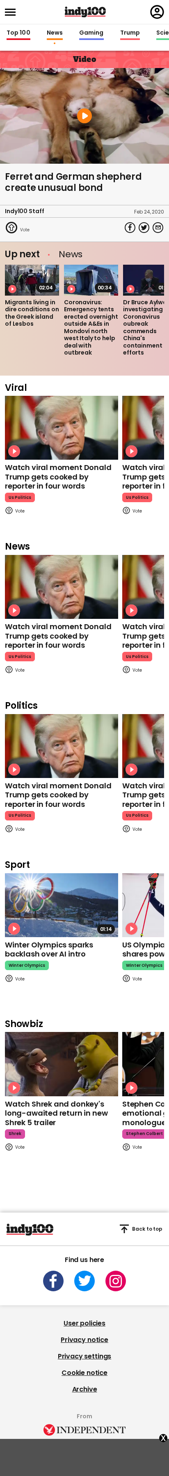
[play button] (84, 116)
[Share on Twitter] (144, 227)
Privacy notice (84, 1339)
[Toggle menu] (12, 12)
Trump (130, 33)
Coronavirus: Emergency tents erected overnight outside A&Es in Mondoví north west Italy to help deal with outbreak (91, 327)
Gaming (91, 33)
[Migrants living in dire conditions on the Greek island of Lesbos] (32, 280)
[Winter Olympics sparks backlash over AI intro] (61, 905)
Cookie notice (84, 1372)
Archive (84, 1389)
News (55, 33)
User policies (84, 1323)
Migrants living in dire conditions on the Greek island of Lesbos (32, 313)
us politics (20, 497)
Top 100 (18, 33)
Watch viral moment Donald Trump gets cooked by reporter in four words (58, 476)
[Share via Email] (158, 227)
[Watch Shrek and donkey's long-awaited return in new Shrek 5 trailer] (61, 1064)
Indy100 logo (85, 12)
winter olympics (27, 965)
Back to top (147, 1228)
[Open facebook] (53, 1281)
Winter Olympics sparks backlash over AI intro (49, 949)
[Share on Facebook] (130, 227)
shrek (15, 1134)
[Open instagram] (115, 1281)
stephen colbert (144, 1134)
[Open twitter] (84, 1281)
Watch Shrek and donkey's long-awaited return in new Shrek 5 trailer (56, 1113)
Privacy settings (84, 1356)
